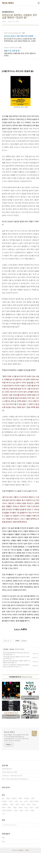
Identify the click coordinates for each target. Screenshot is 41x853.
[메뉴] (38, 3)
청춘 (9, 807)
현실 (29, 804)
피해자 (5, 801)
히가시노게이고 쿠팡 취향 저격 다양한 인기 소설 (19, 36)
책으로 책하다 (8, 3)
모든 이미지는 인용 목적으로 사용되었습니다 (15, 779)
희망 (21, 810)
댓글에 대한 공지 (7, 769)
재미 (33, 798)
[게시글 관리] (10, 640)
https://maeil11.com (11, 47)
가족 (11, 801)
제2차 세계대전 (7, 810)
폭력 (21, 798)
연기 (32, 807)
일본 (37, 807)
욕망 (23, 804)
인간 (26, 807)
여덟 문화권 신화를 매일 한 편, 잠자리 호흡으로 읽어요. (20, 54)
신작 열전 (5, 649)
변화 (21, 807)
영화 (8, 798)
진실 (34, 804)
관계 (18, 804)
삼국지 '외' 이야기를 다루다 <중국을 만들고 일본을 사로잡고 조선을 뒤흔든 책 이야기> (16, 665)
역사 (27, 810)
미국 (26, 801)
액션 (12, 804)
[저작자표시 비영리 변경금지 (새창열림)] (24, 641)
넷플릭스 (5, 804)
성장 (16, 810)
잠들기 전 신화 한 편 (12, 50)
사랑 (16, 801)
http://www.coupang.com (13, 33)
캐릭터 (15, 798)
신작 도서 (11, 649)
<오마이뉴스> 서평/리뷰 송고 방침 (12, 776)
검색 (37, 825)
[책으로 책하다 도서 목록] (9, 772)
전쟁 (32, 810)
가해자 (27, 798)
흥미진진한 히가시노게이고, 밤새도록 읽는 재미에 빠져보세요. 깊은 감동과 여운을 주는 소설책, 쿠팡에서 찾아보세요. (20, 40)
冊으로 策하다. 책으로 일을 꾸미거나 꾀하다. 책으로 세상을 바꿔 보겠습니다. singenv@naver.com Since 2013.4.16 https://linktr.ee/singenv (16, 737)
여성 (4, 807)
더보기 (3, 814)
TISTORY (21, 850)
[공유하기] (8, 640)
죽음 (15, 807)
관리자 (27, 850)
